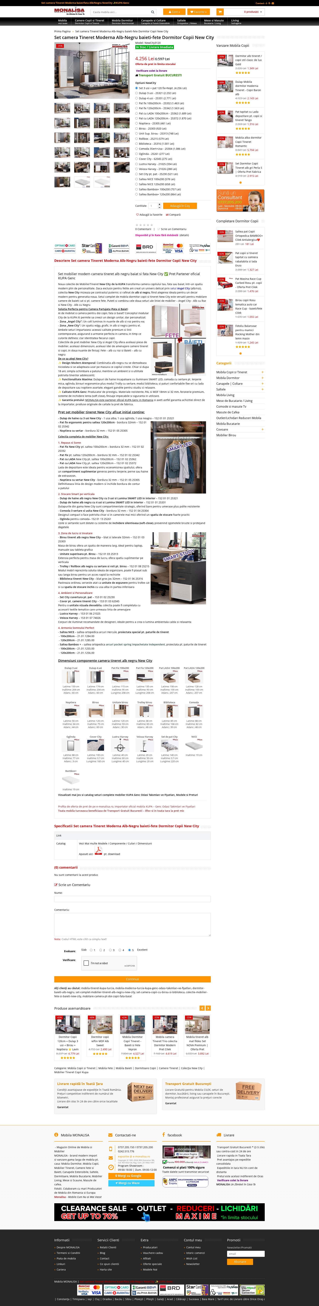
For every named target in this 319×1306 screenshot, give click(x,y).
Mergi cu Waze (129, 1183)
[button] (159, 204)
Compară (175, 214)
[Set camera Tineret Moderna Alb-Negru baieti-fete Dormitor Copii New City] (92, 70)
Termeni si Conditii (68, 1253)
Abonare (240, 1262)
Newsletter (193, 1264)
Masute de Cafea (227, 412)
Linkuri (61, 1264)
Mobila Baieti (124, 1068)
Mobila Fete (105, 1068)
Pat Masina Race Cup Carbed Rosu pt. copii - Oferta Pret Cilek (248, 283)
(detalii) (184, 235)
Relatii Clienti (108, 1247)
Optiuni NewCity (145, 83)
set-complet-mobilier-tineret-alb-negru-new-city (105, 992)
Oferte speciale (152, 1264)
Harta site (106, 1269)
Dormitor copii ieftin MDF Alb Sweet (100, 1041)
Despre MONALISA (68, 1247)
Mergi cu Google (129, 1176)
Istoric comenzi (195, 1253)
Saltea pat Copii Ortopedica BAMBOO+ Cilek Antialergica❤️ (249, 236)
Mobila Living (225, 395)
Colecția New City (192, 1068)
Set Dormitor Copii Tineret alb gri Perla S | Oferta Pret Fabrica (248, 168)
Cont (175, 12)
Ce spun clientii (109, 1264)
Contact (104, 1258)
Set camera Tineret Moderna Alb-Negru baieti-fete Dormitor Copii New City (121, 31)
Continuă (132, 979)
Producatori (150, 1247)
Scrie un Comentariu (173, 229)
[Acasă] (69, 14)
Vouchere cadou (153, 1253)
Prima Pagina (62, 31)
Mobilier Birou (226, 435)
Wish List (191, 1258)
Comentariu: (62, 910)
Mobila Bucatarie (228, 424)
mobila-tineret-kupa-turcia (97, 988)
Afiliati (147, 1258)
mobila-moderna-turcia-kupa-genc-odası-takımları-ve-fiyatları (153, 988)
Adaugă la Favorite (150, 214)
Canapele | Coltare (229, 384)
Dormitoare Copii (145, 1068)
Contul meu (193, 1247)
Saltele (221, 389)
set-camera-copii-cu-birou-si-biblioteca (160, 992)
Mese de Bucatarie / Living (234, 401)
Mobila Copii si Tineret (81, 1068)
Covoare (222, 429)
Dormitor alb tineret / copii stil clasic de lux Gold (248, 60)
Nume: (58, 893)
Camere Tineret (168, 1068)
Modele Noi (150, 1269)
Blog (102, 1253)
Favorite (199, 12)
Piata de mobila (66, 1258)
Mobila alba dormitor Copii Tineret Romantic (248, 142)
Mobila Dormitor (228, 378)
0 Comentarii (143, 229)
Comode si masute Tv (231, 406)
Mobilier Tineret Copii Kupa (71, 1072)
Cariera (61, 1269)
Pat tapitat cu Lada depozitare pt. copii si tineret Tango (248, 116)
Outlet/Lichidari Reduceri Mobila (238, 418)
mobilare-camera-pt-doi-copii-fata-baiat (107, 996)
